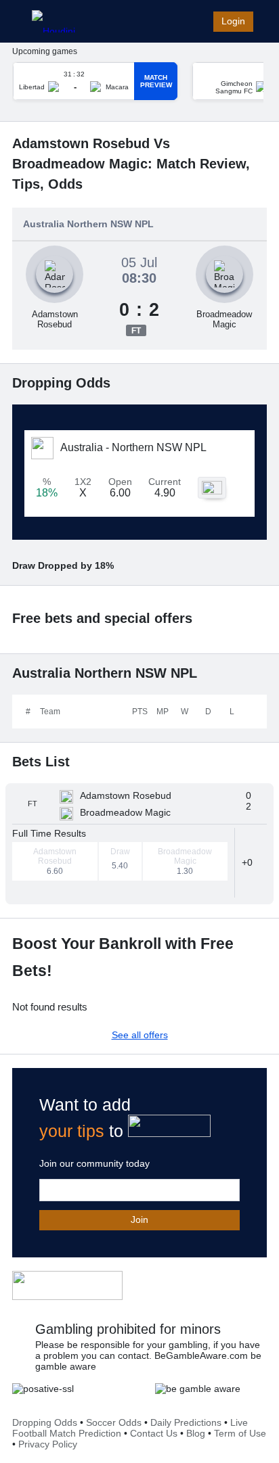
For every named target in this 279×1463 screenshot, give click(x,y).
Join (139, 1219)
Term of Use (240, 1433)
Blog (195, 1433)
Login (233, 21)
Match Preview (156, 81)
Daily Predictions (185, 1422)
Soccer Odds (114, 1422)
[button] (251, 862)
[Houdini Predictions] (67, 1285)
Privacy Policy (47, 1444)
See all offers (140, 1034)
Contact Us (153, 1433)
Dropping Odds (44, 1422)
